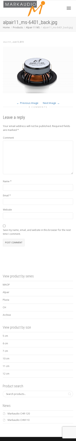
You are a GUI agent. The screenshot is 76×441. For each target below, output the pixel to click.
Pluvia (6, 299)
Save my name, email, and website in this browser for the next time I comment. (37, 232)
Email (6, 195)
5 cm (5, 335)
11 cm (6, 366)
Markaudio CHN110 (18, 420)
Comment (8, 137)
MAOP (6, 284)
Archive (7, 315)
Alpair (6, 292)
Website (7, 209)
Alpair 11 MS (33, 27)
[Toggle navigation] (69, 8)
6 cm (5, 343)
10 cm (6, 358)
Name (6, 181)
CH (4, 307)
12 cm (6, 373)
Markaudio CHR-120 (19, 413)
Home (6, 27)
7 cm (5, 351)
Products (18, 27)
